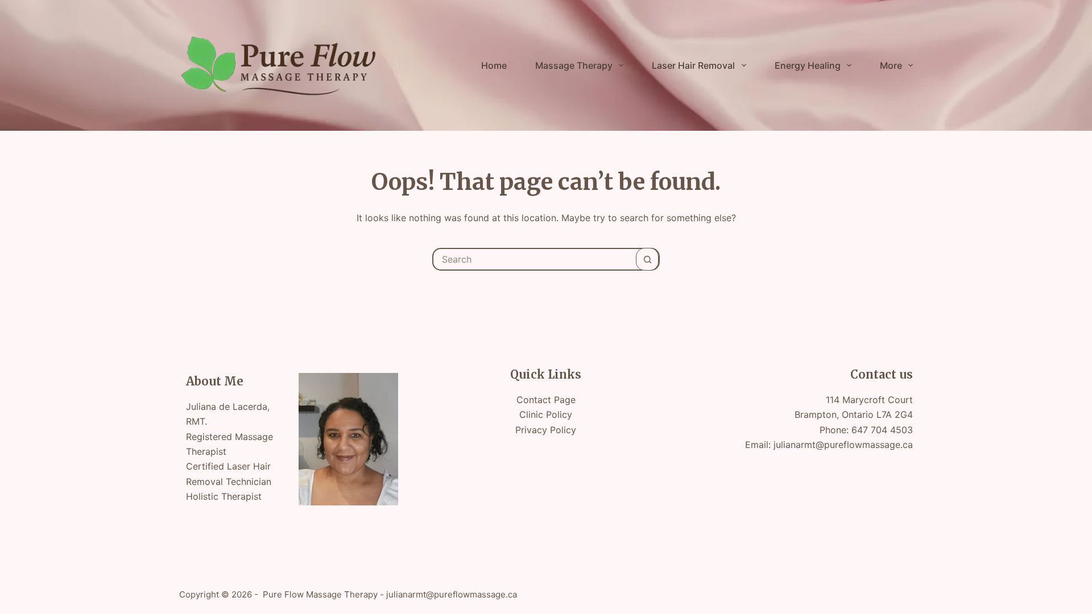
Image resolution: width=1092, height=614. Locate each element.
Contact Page (546, 399)
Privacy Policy (545, 429)
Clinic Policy (545, 414)
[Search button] (647, 259)
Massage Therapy (574, 65)
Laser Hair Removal (693, 65)
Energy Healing (808, 65)
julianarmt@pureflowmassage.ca (843, 444)
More (891, 65)
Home (494, 65)
